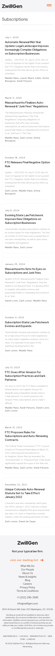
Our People (27, 569)
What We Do (27, 566)
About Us (27, 573)
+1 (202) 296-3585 (27, 597)
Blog (27, 580)
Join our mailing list (24, 560)
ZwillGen (12, 6)
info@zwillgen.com (27, 603)
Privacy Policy (27, 587)
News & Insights (27, 576)
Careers (27, 583)
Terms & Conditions (27, 591)
